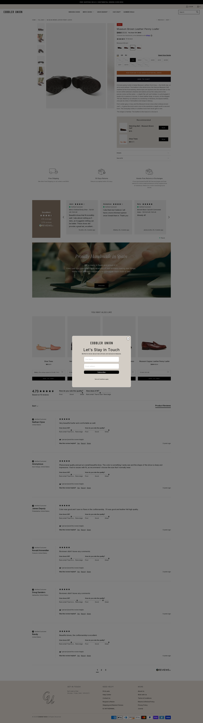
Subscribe (101, 372)
